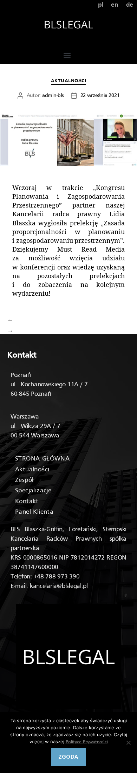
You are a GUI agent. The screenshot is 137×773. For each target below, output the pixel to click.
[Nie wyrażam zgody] (128, 742)
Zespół (24, 480)
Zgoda (68, 756)
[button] (67, 55)
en (114, 5)
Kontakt (27, 502)
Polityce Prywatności (87, 742)
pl (100, 5)
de (129, 5)
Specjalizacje (33, 491)
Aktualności (68, 81)
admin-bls (53, 95)
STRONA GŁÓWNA (42, 459)
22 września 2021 (100, 95)
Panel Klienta (34, 512)
